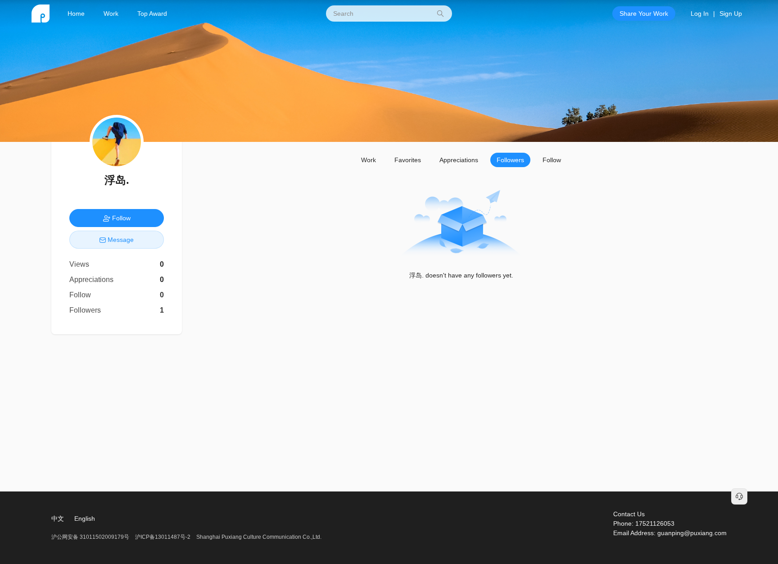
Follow (552, 160)
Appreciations (458, 160)
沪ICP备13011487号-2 (162, 537)
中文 (57, 518)
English (84, 518)
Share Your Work (644, 13)
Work (111, 13)
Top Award (152, 13)
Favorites (407, 160)
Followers (510, 160)
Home (76, 13)
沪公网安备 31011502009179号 (91, 537)
